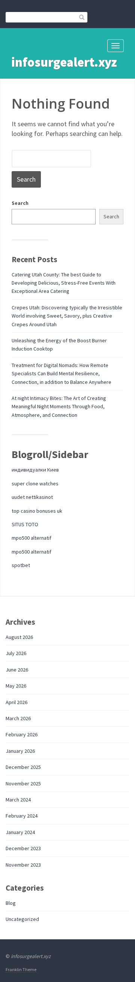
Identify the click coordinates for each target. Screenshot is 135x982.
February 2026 (22, 734)
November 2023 (23, 864)
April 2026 (16, 702)
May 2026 (16, 685)
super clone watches (35, 483)
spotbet (21, 565)
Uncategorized (22, 919)
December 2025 (23, 767)
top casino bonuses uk (37, 510)
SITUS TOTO (25, 524)
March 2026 (18, 718)
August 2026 (19, 637)
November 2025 (23, 783)
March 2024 (18, 799)
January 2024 (20, 832)
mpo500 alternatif (31, 537)
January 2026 (20, 751)
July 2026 (16, 653)
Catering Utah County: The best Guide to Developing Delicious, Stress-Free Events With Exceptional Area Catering (64, 283)
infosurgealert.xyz (64, 62)
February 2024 (22, 815)
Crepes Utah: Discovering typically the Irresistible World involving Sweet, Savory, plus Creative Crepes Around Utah (67, 316)
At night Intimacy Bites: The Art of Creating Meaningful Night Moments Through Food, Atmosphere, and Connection (59, 406)
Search (20, 203)
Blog (11, 903)
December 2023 (23, 848)
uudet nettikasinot (32, 497)
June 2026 (17, 669)
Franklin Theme (21, 969)
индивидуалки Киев (35, 469)
